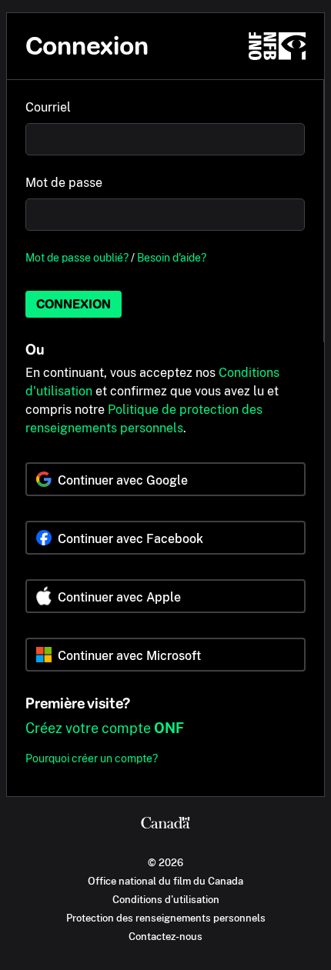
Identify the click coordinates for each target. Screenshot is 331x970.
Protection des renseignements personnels (166, 918)
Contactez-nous (165, 936)
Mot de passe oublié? (77, 257)
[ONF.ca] (277, 46)
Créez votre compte (104, 728)
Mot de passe (63, 182)
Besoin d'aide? (171, 257)
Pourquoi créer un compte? (91, 758)
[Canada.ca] (165, 824)
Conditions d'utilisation (165, 899)
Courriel (48, 107)
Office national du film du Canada (165, 881)
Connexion (73, 304)
